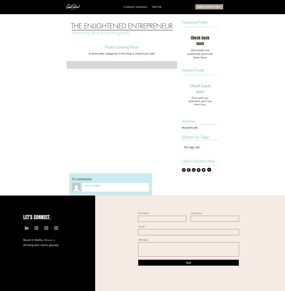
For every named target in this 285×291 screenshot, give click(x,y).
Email (141, 226)
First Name (144, 213)
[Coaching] (36, 228)
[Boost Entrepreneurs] (56, 228)
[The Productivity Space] (46, 228)
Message (143, 239)
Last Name (196, 213)
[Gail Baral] (26, 228)
